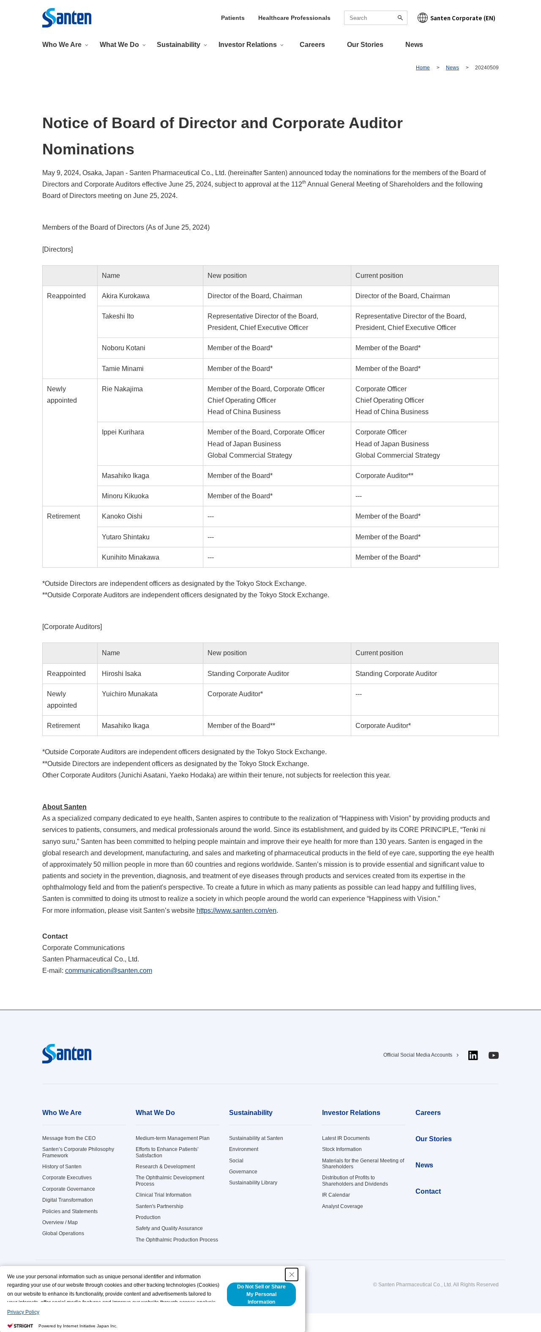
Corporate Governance (68, 1189)
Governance (243, 1172)
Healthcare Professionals (294, 17)
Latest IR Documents (346, 1138)
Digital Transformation (67, 1200)
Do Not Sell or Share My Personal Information (261, 1294)
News (414, 44)
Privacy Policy (23, 1312)
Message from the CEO (69, 1138)
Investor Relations (351, 1112)
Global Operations (63, 1233)
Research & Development (165, 1167)
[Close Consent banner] (291, 1274)
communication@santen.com (108, 970)
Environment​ (243, 1149)
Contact (428, 1191)
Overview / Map (60, 1222)
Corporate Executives (67, 1178)
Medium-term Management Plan (173, 1138)
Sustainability (251, 1112)
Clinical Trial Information (163, 1195)
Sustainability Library (253, 1183)
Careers (312, 44)
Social (236, 1161)
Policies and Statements (70, 1211)
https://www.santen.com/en (236, 910)
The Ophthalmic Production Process (177, 1240)
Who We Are (62, 1112)
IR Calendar (336, 1195)
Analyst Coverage (342, 1206)
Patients (233, 17)
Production (148, 1217)
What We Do (155, 1112)
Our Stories (365, 44)
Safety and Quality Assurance (169, 1228)
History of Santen (62, 1167)
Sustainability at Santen (256, 1138)
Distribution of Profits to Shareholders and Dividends (355, 1180)
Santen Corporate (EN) (462, 18)
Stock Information (342, 1149)
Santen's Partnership (159, 1206)
